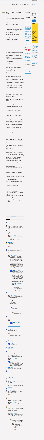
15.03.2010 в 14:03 (13, 242)
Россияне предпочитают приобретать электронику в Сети (35, 51)
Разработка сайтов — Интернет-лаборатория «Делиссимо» (35, 4)
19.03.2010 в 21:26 (11, 340)
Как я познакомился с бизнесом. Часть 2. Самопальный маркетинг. (28, 56)
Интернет (33, 29)
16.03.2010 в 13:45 (18, 270)
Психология (33, 39)
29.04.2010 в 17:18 (15, 413)
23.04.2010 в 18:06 (15, 402)
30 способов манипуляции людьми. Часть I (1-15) (27, 40)
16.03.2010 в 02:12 (15, 255)
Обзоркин (9, 367)
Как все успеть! (26, 43)
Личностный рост (34, 31)
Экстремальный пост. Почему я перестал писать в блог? (28, 42)
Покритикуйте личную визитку (28, 28)
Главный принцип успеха (27, 37)
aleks (8, 340)
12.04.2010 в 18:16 (11, 377)
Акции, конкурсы (34, 25)
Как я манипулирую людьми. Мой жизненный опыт (27, 75)
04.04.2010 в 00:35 (12, 367)
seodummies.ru (10, 242)
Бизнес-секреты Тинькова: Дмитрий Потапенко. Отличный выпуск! (28, 31)
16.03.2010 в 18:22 (18, 322)
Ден (8, 387)
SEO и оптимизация (34, 24)
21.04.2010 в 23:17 (10, 387)
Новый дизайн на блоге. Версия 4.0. (28, 34)
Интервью (33, 28)
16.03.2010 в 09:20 (15, 295)
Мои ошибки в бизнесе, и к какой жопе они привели (27, 29)
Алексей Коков (10, 249)
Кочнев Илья (11, 235)
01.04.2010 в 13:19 (15, 358)
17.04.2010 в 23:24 (13, 361)
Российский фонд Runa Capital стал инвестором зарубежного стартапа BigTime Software (34, 56)
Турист (13, 381)
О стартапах (33, 36)
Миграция (33, 61)
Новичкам (33, 34)
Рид (8, 329)
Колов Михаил (10, 390)
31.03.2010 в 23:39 (11, 347)
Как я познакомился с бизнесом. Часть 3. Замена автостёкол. (28, 58)
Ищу (32, 30)
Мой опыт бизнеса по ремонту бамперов (27, 62)
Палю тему (33, 38)
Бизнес (33, 26)
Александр (9, 350)
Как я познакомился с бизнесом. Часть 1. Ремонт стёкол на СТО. (28, 53)
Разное (33, 41)
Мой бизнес (33, 33)
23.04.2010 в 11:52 (13, 390)
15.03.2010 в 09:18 (15, 235)
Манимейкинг (33, 32)
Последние (26, 18)
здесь (9, 43)
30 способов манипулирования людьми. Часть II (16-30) (28, 38)
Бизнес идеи (33, 27)
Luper (8, 370)
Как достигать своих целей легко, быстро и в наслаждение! (28, 20)
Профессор (13, 238)
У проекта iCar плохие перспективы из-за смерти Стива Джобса (35, 46)
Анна (10, 361)
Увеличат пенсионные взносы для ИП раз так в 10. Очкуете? (28, 44)
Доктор (15, 381)
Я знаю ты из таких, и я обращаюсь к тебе (27, 33)
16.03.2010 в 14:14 (19, 283)
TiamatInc (9, 406)
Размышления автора (34, 40)
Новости (33, 35)
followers (26, 14)
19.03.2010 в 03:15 (11, 329)
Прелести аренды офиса (34, 63)
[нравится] (7, 217)
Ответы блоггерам (34, 37)
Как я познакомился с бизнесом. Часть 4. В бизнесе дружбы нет (27, 60)
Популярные (28, 18)
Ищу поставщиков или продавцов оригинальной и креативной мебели (27, 23)
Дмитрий (9, 291)
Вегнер (9, 347)
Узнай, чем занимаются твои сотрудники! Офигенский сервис (28, 27)
